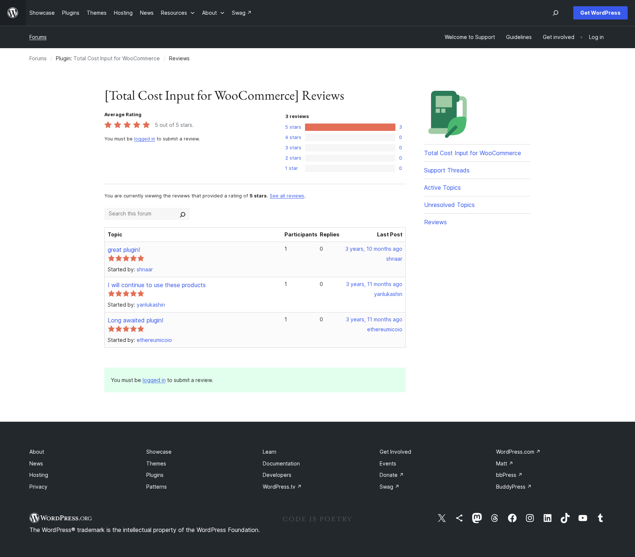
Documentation (281, 463)
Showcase (159, 452)
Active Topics (442, 187)
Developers (277, 475)
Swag (389, 486)
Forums (38, 37)
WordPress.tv (282, 486)
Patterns (156, 486)
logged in (144, 139)
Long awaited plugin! (135, 320)
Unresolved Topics (449, 204)
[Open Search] (555, 13)
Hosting (38, 475)
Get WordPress (600, 13)
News (36, 463)
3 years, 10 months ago (373, 249)
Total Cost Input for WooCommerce (116, 58)
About (36, 452)
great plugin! (124, 249)
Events (388, 463)
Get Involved (395, 452)
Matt (504, 463)
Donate (392, 475)
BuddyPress (514, 486)
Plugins (155, 475)
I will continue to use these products (157, 285)
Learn (269, 452)
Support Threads (447, 170)
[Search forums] (183, 213)
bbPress (509, 475)
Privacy (38, 486)
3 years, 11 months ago (374, 284)
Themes (156, 463)
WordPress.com (518, 452)
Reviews (435, 222)
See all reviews (287, 196)
